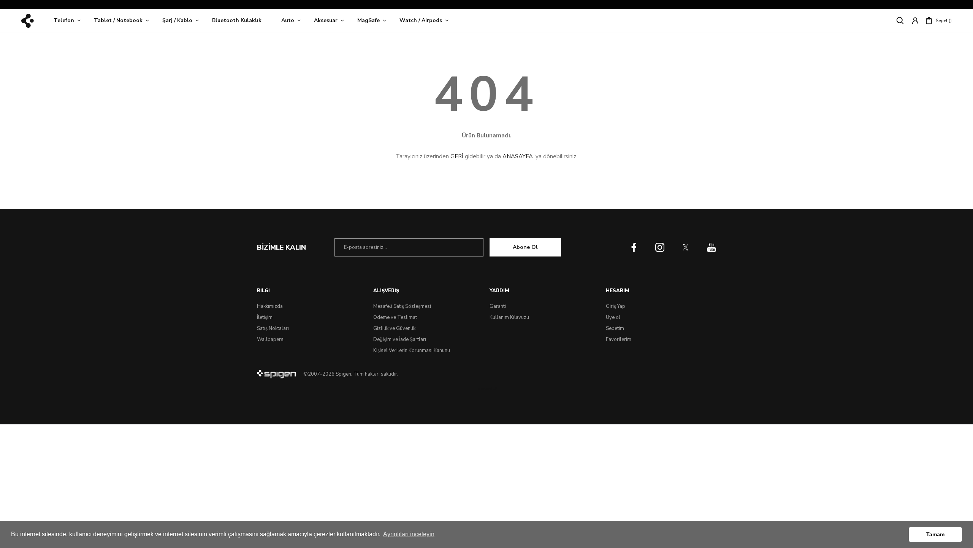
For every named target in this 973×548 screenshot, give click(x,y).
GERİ (456, 156)
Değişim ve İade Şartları (399, 339)
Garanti (498, 306)
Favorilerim (618, 339)
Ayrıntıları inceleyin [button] (408, 534)
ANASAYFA (517, 156)
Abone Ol (525, 247)
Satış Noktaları (273, 328)
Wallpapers (270, 339)
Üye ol (613, 317)
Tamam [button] (935, 534)
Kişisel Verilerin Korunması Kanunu (411, 350)
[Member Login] (915, 20)
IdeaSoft (486, 389)
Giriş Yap (615, 306)
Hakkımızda (270, 306)
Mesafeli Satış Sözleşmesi (402, 306)
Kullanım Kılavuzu (509, 317)
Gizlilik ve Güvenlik (394, 328)
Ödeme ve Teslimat (395, 317)
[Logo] (27, 21)
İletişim (265, 317)
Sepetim (615, 328)
